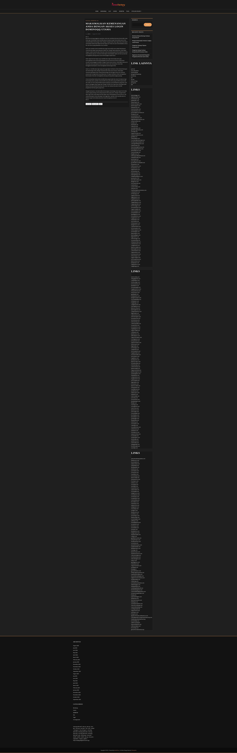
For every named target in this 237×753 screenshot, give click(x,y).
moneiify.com (134, 131)
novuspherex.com (135, 495)
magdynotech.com (135, 378)
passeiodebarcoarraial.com (137, 112)
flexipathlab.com (135, 420)
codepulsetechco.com (136, 311)
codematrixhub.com (136, 226)
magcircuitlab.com (135, 330)
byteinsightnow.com (136, 249)
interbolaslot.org (135, 98)
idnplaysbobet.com (135, 586)
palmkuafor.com (135, 100)
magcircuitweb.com (135, 209)
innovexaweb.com (135, 413)
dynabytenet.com (135, 360)
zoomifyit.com (134, 448)
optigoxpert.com (135, 507)
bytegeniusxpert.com (136, 297)
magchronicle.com (135, 195)
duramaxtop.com (135, 171)
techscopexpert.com (136, 211)
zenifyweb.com (134, 567)
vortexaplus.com (135, 423)
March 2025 (76, 685)
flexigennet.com (135, 181)
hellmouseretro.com (136, 166)
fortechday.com (135, 627)
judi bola (89, 104)
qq (131, 77)
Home (96, 11)
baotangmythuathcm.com (137, 148)
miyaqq (81, 738)
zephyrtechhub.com (136, 434)
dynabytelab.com (135, 467)
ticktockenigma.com (136, 558)
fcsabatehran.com (135, 167)
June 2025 (75, 678)
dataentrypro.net (135, 102)
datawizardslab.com (136, 534)
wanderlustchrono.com (136, 553)
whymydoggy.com (135, 95)
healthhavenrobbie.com (136, 574)
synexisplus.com (135, 470)
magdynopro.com (135, 218)
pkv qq (84, 726)
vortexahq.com (134, 484)
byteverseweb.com (135, 368)
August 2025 (76, 673)
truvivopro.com (134, 481)
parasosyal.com (135, 159)
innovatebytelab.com (136, 299)
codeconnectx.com (135, 315)
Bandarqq (103, 11)
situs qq (77, 728)
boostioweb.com (135, 462)
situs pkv (83, 728)
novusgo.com (134, 550)
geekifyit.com (134, 136)
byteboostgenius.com (136, 372)
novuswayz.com (135, 508)
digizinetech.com (135, 237)
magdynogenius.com (136, 202)
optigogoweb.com (135, 444)
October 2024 (76, 697)
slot (101, 104)
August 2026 (76, 645)
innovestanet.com (135, 399)
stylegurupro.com (135, 533)
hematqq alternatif (82, 731)
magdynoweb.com (135, 353)
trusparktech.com (135, 498)
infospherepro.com (135, 539)
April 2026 (75, 655)
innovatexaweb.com (136, 287)
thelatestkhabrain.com (136, 117)
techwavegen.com (135, 231)
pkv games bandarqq (136, 74)
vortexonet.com (135, 472)
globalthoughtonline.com (137, 130)
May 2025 (75, 680)
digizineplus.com (135, 382)
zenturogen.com (135, 411)
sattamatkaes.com (135, 138)
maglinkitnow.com (135, 199)
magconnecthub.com (136, 370)
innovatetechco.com (136, 216)
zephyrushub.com (135, 463)
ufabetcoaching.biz (135, 622)
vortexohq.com (134, 543)
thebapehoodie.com (136, 157)
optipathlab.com (135, 465)
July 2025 (75, 676)
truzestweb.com (135, 435)
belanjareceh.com (135, 107)
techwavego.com (135, 347)
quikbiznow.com (135, 441)
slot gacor (76, 730)
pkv (132, 84)
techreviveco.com (135, 356)
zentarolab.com (134, 439)
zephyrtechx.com (135, 505)
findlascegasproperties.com (137, 572)
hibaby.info (133, 595)
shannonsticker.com (136, 109)
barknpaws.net (134, 124)
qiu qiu (132, 79)
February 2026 (76, 659)
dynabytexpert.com (135, 401)
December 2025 (76, 664)
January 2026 (76, 662)
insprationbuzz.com (135, 111)
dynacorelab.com (135, 477)
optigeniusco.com (135, 493)
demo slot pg (134, 81)
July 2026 (75, 648)
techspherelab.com (135, 363)
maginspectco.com (135, 264)
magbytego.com (135, 303)
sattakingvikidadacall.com (137, 588)
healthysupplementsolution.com (138, 190)
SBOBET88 (121, 11)
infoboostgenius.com (136, 230)
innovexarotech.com (136, 254)
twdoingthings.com (135, 174)
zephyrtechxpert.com (136, 342)
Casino (115, 11)
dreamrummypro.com (136, 104)
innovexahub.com (135, 476)
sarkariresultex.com (135, 121)
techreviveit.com (135, 221)
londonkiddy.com (135, 621)
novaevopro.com (135, 496)
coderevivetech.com (136, 250)
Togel (127, 11)
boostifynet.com (135, 501)
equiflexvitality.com (135, 579)
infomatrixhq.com (135, 322)
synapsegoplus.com (135, 373)
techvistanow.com (135, 320)
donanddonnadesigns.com (137, 576)
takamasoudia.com (135, 173)
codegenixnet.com (135, 245)
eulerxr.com (134, 560)
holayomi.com (134, 614)
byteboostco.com (135, 334)
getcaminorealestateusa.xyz (137, 629)
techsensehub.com (135, 284)
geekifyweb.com (135, 294)
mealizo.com (134, 123)
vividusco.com (134, 482)
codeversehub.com (135, 366)
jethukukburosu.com (136, 150)
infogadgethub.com (135, 278)
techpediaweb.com (135, 212)
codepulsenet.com (135, 377)
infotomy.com (134, 188)
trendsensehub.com (136, 557)
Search (135, 20)
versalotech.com (135, 524)
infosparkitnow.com (135, 290)
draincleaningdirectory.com (137, 147)
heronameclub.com (135, 183)
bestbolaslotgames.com (136, 590)
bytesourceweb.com (136, 247)
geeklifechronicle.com (136, 538)
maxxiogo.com (134, 404)
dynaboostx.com (135, 512)
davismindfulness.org (136, 624)
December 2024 (76, 692)
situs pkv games (135, 70)
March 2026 (76, 657)
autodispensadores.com (137, 603)
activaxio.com (134, 529)
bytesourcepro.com (135, 361)
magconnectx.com (135, 610)
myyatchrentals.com (136, 133)
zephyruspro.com (135, 392)
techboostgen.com (135, 282)
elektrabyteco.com (135, 335)
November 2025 (77, 666)
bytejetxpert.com (135, 262)
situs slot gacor (83, 730)
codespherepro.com (136, 243)
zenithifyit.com (134, 486)
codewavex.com (135, 332)
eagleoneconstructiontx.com (138, 577)
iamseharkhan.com (135, 116)
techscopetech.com (135, 351)
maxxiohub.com (135, 488)
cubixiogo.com (134, 425)
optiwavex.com (134, 430)
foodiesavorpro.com (136, 541)
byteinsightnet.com (135, 309)
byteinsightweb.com (136, 200)
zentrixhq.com (134, 397)
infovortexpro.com (135, 256)
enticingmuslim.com (136, 161)
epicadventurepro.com (136, 545)
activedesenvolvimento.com (137, 583)
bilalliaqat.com (134, 602)
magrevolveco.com (135, 252)
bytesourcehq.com (135, 308)
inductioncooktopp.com (136, 605)
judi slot (133, 69)
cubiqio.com (134, 536)
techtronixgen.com (135, 205)
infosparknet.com (135, 387)
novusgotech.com (135, 406)
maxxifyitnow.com (135, 389)
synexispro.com (135, 612)
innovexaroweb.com (136, 354)
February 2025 (76, 687)
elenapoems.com (135, 164)
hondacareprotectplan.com (137, 142)
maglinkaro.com (135, 358)
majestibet (75, 738)
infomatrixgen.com (135, 238)
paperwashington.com (136, 596)
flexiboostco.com (135, 460)
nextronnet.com (135, 408)
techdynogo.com (135, 193)
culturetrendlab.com (136, 555)
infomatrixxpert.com (136, 316)
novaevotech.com (135, 325)
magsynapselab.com (136, 204)
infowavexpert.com (135, 223)
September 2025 (77, 671)
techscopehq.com (135, 380)
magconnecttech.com (136, 565)
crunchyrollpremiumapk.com (138, 140)
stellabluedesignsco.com (137, 176)
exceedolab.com (135, 527)
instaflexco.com (134, 514)
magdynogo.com (135, 266)
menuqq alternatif (77, 726)
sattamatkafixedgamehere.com (138, 591)
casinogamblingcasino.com (137, 143)
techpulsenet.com (135, 341)
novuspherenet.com (136, 427)
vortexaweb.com (135, 491)
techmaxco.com (135, 526)
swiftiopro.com (134, 520)
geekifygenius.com (135, 562)
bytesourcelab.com (135, 385)
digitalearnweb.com (135, 97)
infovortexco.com (135, 344)
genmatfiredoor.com (136, 571)
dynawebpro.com (135, 416)
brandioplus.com (135, 415)
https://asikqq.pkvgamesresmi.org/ (81, 740)
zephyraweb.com (135, 489)
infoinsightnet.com (135, 306)
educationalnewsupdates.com (138, 458)
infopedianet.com (135, 375)
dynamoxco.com (135, 410)
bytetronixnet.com (135, 261)
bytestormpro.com (135, 552)
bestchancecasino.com (136, 600)
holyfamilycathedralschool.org (138, 619)
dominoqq (83, 735)
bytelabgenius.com (135, 214)
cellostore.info (134, 126)
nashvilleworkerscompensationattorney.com (141, 617)
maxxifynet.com (135, 474)
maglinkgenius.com (135, 328)
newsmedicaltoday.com (136, 607)
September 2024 (77, 699)
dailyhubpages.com (135, 584)
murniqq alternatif (82, 733)
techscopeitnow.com (136, 259)
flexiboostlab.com (135, 517)
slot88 (74, 737)
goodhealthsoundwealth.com (138, 162)
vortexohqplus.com (135, 519)
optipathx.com (134, 394)
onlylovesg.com (134, 581)
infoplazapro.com (135, 219)
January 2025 (76, 690)
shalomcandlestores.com (137, 135)
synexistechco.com (135, 479)
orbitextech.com (135, 564)
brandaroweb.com (135, 446)
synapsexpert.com (135, 437)
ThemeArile (134, 750)
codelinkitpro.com (135, 280)
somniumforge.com (135, 152)
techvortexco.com (135, 292)
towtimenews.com (135, 145)
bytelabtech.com (135, 285)
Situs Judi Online (136, 11)
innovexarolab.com (135, 240)
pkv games (95, 104)
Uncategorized (76, 719)
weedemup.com (135, 598)
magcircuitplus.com (135, 257)
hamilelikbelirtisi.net (136, 522)
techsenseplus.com (135, 228)
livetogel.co (133, 569)
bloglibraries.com (135, 154)
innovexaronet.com (135, 318)
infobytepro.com (135, 301)
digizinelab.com (134, 346)
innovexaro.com (135, 384)
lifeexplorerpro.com (135, 548)
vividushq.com (134, 422)
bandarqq (133, 76)
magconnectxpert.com (136, 337)
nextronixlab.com (135, 396)
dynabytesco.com (135, 531)
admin (88, 34)
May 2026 (75, 652)
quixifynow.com (134, 391)
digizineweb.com (135, 313)
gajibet (85, 738)
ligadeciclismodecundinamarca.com (139, 615)
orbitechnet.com (135, 429)
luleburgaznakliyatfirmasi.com (138, 155)
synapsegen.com (135, 418)
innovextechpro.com (136, 207)
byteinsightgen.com (135, 235)
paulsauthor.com (135, 178)
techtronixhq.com (135, 277)
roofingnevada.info (135, 608)
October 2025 (76, 669)
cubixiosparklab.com (136, 323)
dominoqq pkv (134, 72)
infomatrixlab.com (135, 365)
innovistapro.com (135, 515)
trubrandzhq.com (135, 500)
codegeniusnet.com (135, 304)
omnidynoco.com (135, 432)
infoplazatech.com (135, 296)
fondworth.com (134, 114)
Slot (110, 11)
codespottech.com (135, 192)
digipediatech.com (135, 197)
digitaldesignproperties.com (137, 119)
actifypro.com (134, 510)
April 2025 (75, 683)
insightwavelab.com (135, 546)
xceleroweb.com (135, 442)
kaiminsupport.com (135, 105)
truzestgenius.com (135, 339)
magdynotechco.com (136, 289)
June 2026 (75, 650)
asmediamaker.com (135, 128)
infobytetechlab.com (136, 242)
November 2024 (77, 694)
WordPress (116, 750)
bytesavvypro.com (135, 233)
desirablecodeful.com (136, 180)
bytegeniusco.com (135, 224)
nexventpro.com (135, 503)
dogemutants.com (135, 169)
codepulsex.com (135, 349)
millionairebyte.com (135, 626)
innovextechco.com (135, 327)
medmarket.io (134, 185)
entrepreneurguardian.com (137, 593)
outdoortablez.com (135, 186)
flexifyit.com (134, 403)
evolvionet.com (134, 469)
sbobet (92, 728)
